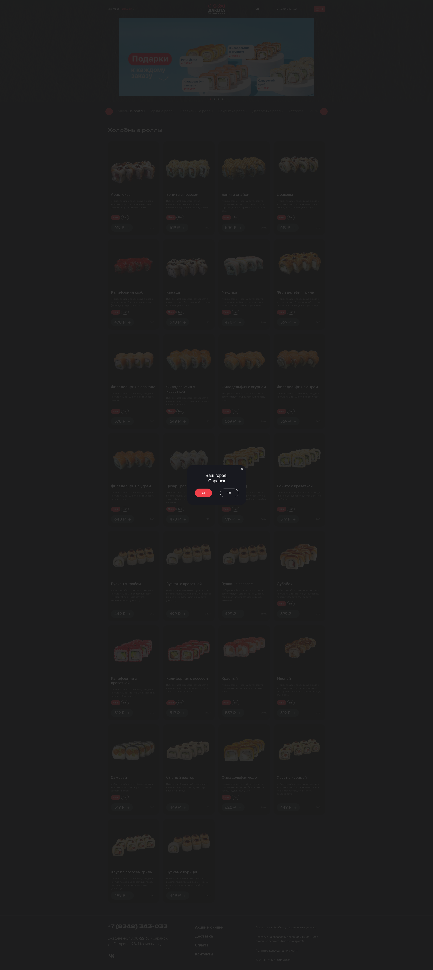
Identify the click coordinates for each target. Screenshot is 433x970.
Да (203, 492)
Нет (229, 492)
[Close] (242, 469)
